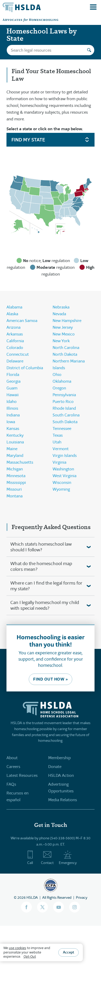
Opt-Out (30, 956)
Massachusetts (19, 462)
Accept (68, 952)
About (12, 757)
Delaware (14, 361)
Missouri (14, 489)
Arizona (13, 327)
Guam (11, 388)
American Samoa (21, 320)
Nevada (59, 314)
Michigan (14, 469)
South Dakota (65, 421)
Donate (54, 766)
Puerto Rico (63, 401)
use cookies (17, 948)
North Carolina (66, 347)
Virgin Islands (65, 455)
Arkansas (14, 334)
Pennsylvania (64, 394)
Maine (11, 448)
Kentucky (15, 435)
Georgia (13, 381)
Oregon (59, 388)
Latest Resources (22, 775)
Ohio (57, 374)
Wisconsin (62, 482)
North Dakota (65, 354)
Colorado (14, 347)
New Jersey (63, 327)
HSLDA (32, 897)
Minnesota (15, 475)
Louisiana (15, 442)
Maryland (14, 455)
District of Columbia (24, 368)
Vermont (61, 448)
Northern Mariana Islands (69, 364)
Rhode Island (64, 408)
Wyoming (61, 489)
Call (30, 862)
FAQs (11, 784)
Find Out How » (50, 679)
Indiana (13, 415)
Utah (57, 442)
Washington (63, 469)
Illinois (12, 408)
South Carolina (66, 415)
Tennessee (62, 428)
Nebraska (61, 307)
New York (61, 341)
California (15, 341)
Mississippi (16, 482)
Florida (12, 374)
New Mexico (64, 334)
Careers (13, 766)
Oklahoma (62, 381)
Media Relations (62, 799)
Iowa (10, 421)
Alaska (12, 314)
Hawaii (12, 394)
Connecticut (17, 354)
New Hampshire (67, 320)
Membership (59, 757)
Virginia (59, 462)
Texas (58, 435)
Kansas (12, 428)
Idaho (11, 401)
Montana (14, 496)
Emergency (68, 862)
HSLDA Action (61, 775)
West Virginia (64, 475)
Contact (47, 862)
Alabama (14, 307)
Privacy (81, 897)
